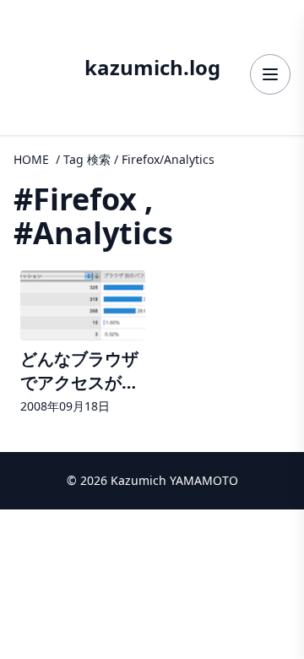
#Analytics (93, 232)
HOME (31, 159)
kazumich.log (152, 67)
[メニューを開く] (270, 74)
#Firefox (75, 199)
